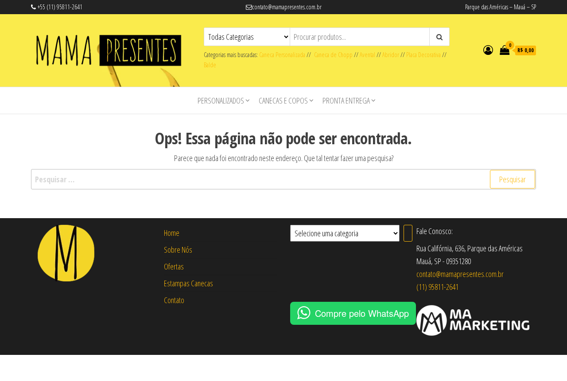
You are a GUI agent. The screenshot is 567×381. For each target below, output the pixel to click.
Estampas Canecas (188, 283)
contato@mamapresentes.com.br (460, 274)
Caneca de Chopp (332, 54)
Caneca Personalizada (282, 54)
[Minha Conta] (488, 49)
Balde (210, 65)
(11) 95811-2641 (437, 286)
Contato (174, 300)
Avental (367, 54)
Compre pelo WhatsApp (362, 313)
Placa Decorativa (423, 54)
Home (171, 232)
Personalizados (221, 100)
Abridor (390, 54)
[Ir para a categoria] (408, 233)
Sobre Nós (178, 249)
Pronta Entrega (346, 100)
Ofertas (174, 266)
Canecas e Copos (283, 100)
